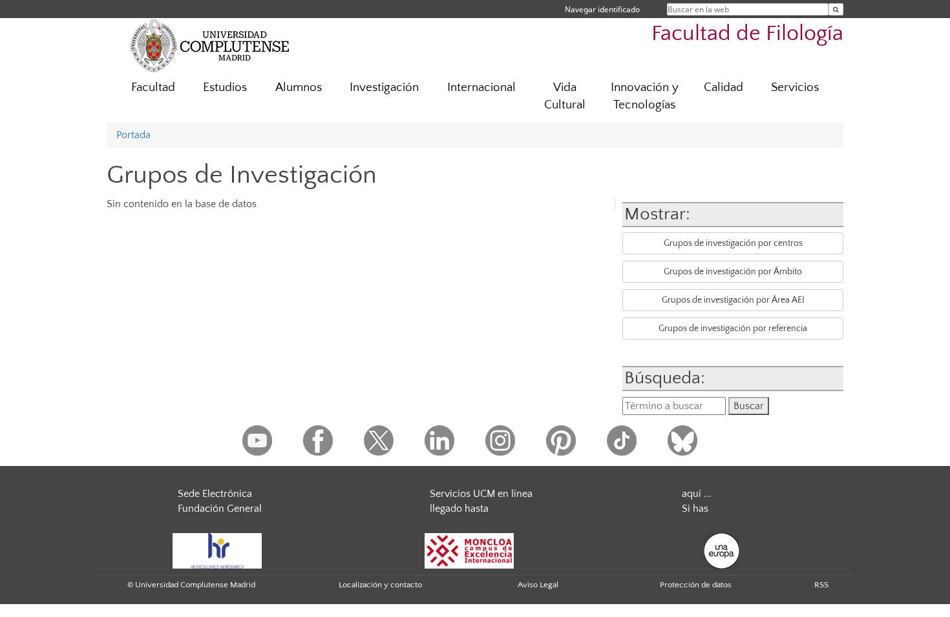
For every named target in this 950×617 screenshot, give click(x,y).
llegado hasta (459, 508)
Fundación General (220, 508)
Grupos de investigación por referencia (733, 328)
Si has (695, 508)
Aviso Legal (538, 584)
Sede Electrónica (215, 494)
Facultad (153, 87)
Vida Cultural (565, 96)
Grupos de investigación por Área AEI (733, 300)
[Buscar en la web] (836, 9)
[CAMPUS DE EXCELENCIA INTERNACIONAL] (469, 550)
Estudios (225, 87)
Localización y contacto (380, 584)
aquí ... (697, 494)
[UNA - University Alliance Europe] (721, 550)
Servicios (795, 87)
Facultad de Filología (747, 34)
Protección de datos (696, 584)
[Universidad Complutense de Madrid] (210, 45)
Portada (133, 135)
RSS (821, 584)
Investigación (384, 87)
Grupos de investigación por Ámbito (733, 272)
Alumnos (298, 87)
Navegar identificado (602, 9)
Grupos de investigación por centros (733, 243)
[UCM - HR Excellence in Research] (217, 550)
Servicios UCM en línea (481, 494)
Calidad (723, 87)
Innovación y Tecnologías (645, 96)
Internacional (481, 87)
